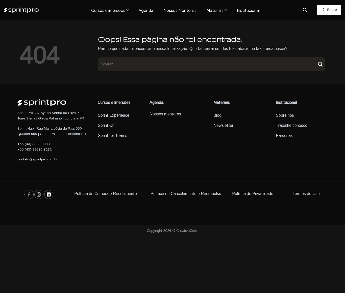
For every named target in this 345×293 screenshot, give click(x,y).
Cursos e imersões (108, 10)
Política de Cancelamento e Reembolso (186, 193)
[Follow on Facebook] (29, 194)
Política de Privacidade (252, 193)
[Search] (305, 10)
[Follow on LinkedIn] (48, 194)
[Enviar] (320, 64)
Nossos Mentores (179, 10)
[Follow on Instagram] (38, 194)
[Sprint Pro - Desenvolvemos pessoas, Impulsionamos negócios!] (44, 10)
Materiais (215, 10)
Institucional (248, 10)
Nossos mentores (165, 114)
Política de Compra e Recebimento (105, 193)
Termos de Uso (306, 193)
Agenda (146, 10)
